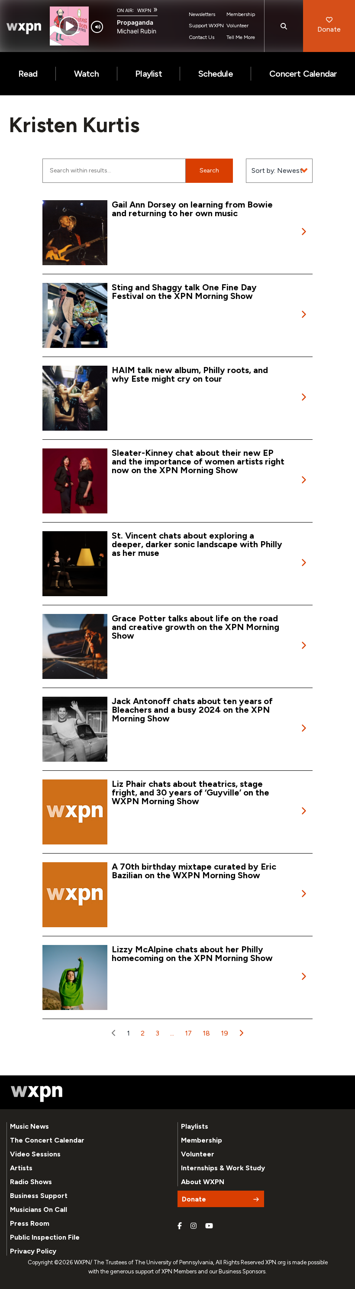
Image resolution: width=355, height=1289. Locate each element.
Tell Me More (240, 37)
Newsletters (202, 14)
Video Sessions (35, 1154)
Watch (86, 73)
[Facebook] (180, 1226)
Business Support (39, 1196)
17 (188, 1033)
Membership (240, 14)
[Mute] (97, 27)
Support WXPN (206, 26)
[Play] (69, 26)
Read (28, 73)
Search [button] (209, 170)
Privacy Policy (33, 1251)
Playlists (194, 1126)
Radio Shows (31, 1182)
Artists (21, 1168)
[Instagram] (193, 1226)
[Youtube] (209, 1226)
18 (206, 1033)
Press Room (29, 1223)
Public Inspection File (45, 1237)
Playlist (148, 73)
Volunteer (237, 26)
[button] (113, 1033)
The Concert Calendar (47, 1140)
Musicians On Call (38, 1209)
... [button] (172, 1033)
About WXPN (202, 1182)
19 (224, 1033)
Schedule (215, 73)
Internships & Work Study (223, 1168)
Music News (29, 1126)
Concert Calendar (303, 73)
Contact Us (201, 37)
